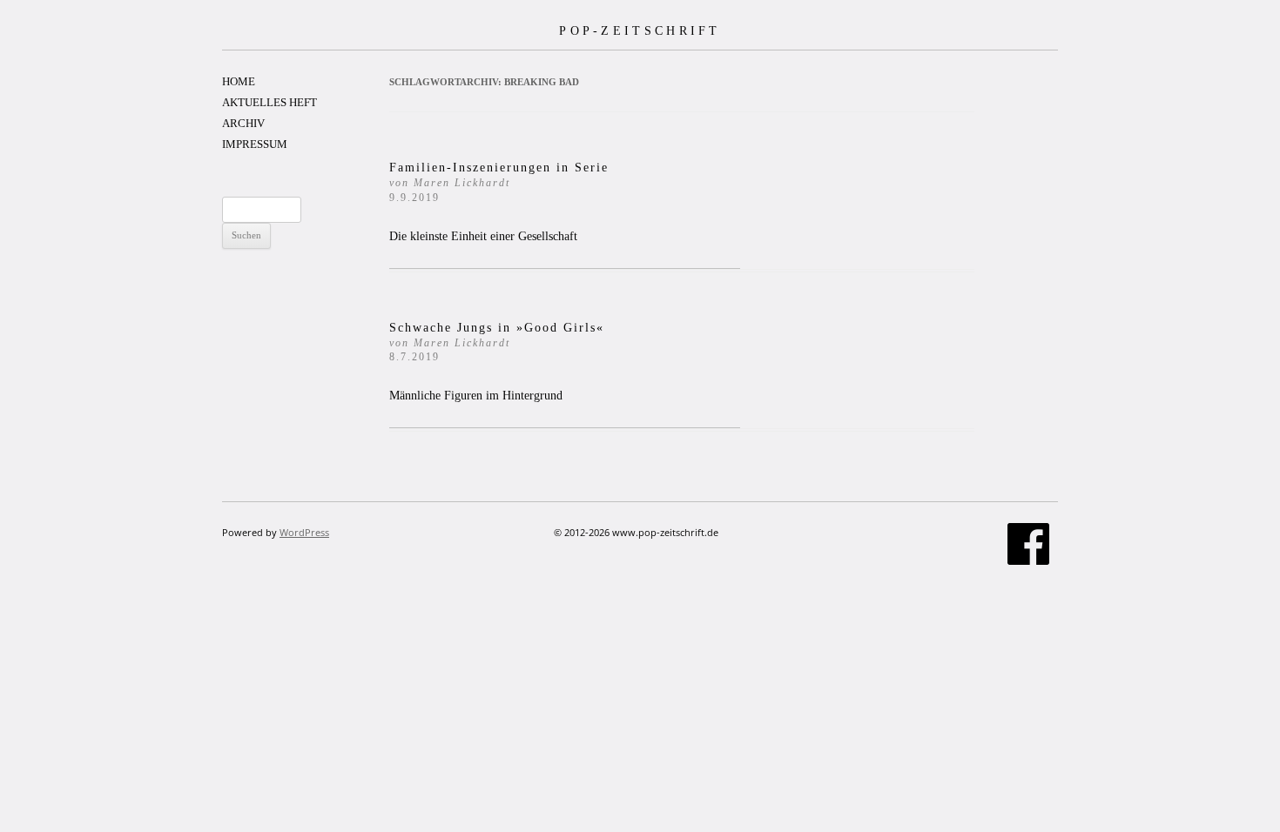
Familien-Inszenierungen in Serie (499, 182)
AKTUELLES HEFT (269, 102)
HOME (238, 81)
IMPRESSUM (254, 144)
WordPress (304, 532)
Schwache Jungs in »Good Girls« (499, 342)
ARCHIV (243, 123)
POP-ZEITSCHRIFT (640, 30)
